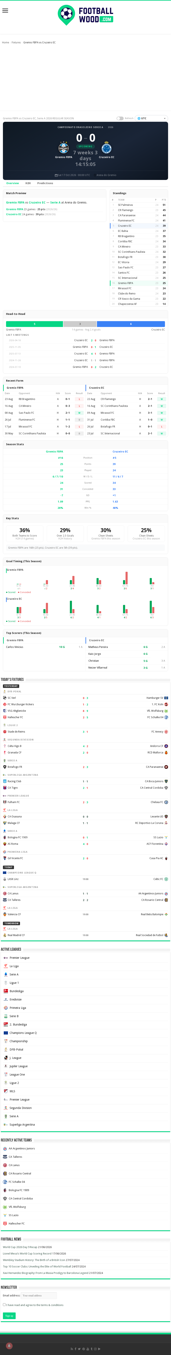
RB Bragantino (126, 236)
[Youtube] (87, 1348)
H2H (28, 183)
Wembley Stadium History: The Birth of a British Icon (34, 1260)
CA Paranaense (126, 215)
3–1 (150, 412)
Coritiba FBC (125, 241)
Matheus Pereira (98, 647)
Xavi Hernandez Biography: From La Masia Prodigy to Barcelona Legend (45, 1273)
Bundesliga (17, 991)
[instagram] (95, 1348)
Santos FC (124, 272)
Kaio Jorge (94, 653)
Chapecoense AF (127, 304)
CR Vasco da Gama (129, 298)
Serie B (14, 1016)
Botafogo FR (125, 257)
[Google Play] (99, 1348)
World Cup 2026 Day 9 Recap (20, 1247)
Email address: (12, 1295)
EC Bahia (123, 231)
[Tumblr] (91, 1348)
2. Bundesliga (18, 1024)
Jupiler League (19, 1066)
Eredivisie (15, 999)
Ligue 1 (14, 982)
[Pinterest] (83, 1348)
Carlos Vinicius (14, 647)
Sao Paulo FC (125, 267)
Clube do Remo (127, 293)
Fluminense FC (126, 220)
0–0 (67, 433)
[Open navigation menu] (5, 11)
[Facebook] (75, 1348)
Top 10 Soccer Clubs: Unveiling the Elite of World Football (37, 1266)
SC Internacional (127, 278)
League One (17, 1074)
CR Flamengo (125, 210)
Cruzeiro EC (37, 202)
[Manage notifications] (9, 1345)
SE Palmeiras (125, 205)
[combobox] (151, 118)
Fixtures (16, 42)
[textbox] (151, 118)
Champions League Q (23, 1032)
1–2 (67, 426)
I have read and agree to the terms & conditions (34, 1305)
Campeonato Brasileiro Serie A (80, 127)
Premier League (19, 957)
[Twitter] (79, 1348)
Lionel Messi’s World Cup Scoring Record (27, 1253)
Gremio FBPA (15, 202)
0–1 (67, 399)
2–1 (67, 412)
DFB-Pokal (16, 1049)
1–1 (67, 419)
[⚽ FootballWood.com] (85, 14)
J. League (15, 1058)
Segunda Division (21, 1108)
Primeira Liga (18, 1007)
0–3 (67, 406)
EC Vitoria (123, 262)
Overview (12, 183)
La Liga (14, 966)
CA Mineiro (124, 246)
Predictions (45, 183)
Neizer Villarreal (97, 667)
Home (5, 42)
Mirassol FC (125, 288)
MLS (12, 1091)
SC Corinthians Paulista (131, 251)
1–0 (150, 419)
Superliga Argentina (22, 1124)
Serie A (55, 202)
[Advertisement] (85, 79)
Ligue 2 (14, 1083)
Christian (93, 660)
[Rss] (71, 1348)
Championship (19, 1041)
